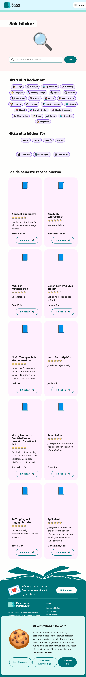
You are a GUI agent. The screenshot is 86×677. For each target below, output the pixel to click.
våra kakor (47, 652)
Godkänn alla (67, 662)
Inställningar (20, 662)
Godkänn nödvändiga (44, 662)
